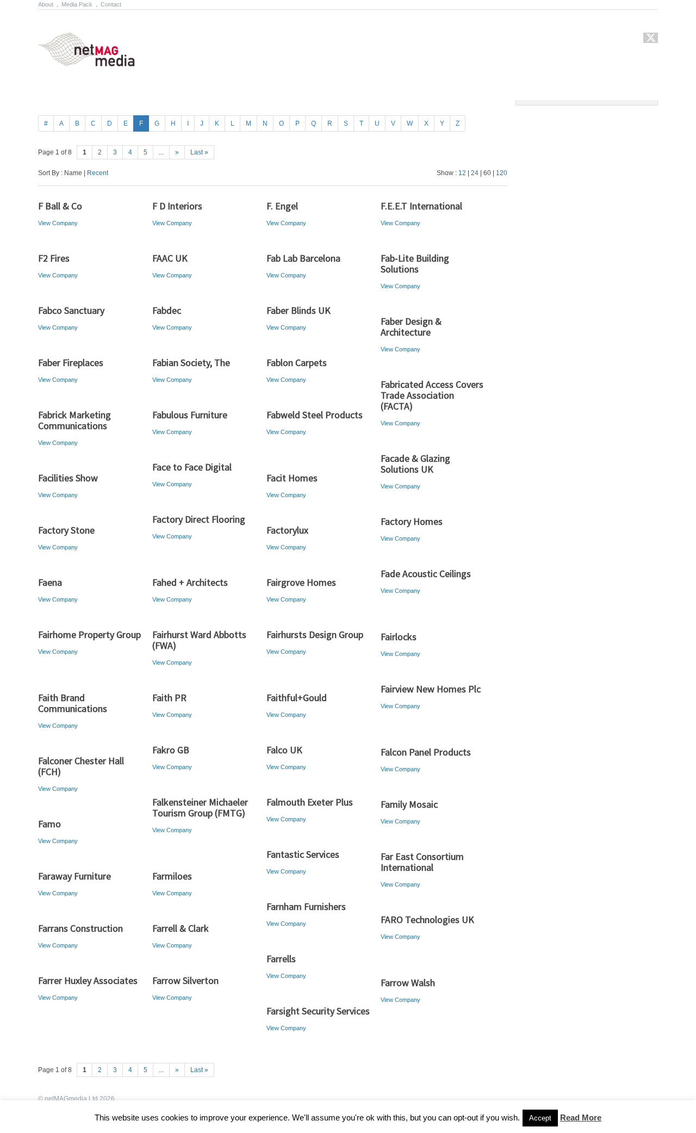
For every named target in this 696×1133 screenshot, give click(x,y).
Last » (199, 152)
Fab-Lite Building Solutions (415, 263)
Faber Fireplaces (70, 362)
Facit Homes (292, 478)
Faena (50, 582)
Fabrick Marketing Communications (74, 420)
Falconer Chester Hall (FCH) (81, 766)
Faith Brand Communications (72, 703)
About (45, 4)
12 (462, 173)
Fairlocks (399, 636)
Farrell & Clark (180, 928)
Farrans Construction (80, 928)
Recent (97, 173)
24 (474, 173)
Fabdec (166, 310)
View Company (58, 223)
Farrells (281, 958)
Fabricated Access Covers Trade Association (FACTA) (432, 395)
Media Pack (76, 4)
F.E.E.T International (421, 206)
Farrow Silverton (185, 980)
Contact (111, 4)
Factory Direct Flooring (198, 519)
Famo (49, 824)
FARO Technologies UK (427, 919)
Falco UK (284, 750)
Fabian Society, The (191, 362)
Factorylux (287, 530)
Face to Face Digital (192, 467)
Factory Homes (412, 521)
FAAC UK (170, 258)
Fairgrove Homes (301, 582)
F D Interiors (177, 206)
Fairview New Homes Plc (431, 689)
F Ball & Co (60, 206)
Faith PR (169, 697)
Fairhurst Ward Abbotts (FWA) (199, 640)
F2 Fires (54, 258)
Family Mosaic (409, 804)
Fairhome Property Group (89, 634)
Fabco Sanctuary (71, 310)
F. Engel (282, 206)
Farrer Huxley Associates (88, 980)
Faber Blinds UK (298, 310)
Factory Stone (66, 530)
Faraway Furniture (74, 876)
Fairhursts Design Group (314, 634)
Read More (580, 1117)
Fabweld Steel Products (314, 414)
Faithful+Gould (296, 697)
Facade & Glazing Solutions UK (415, 463)
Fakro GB (170, 750)
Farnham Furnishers (306, 906)
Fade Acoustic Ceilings (426, 573)
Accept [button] (540, 1118)
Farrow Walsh (408, 982)
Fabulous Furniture (189, 414)
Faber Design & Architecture (411, 326)
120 (501, 173)
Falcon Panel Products (426, 752)
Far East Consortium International (422, 862)
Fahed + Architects (190, 582)
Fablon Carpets (296, 362)
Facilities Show (68, 478)
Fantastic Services (302, 854)
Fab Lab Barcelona (303, 258)
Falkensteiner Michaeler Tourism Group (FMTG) (200, 807)
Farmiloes (172, 876)
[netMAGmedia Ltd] (99, 60)
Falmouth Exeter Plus (309, 802)
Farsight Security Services (318, 1011)
